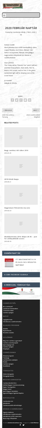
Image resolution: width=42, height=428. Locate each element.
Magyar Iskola (7, 389)
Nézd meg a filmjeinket (10, 418)
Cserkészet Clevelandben (10, 308)
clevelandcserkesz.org (15, 422)
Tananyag (6, 358)
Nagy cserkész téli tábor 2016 (16, 150)
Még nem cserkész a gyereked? (12, 341)
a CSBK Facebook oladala (16, 275)
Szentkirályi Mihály (19, 32)
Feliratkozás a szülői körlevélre (12, 321)
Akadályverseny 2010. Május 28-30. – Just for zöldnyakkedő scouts (20, 238)
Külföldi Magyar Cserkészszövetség (13, 385)
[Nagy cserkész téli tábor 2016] (21, 137)
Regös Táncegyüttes (9, 387)
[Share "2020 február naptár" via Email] (25, 100)
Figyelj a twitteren (8, 412)
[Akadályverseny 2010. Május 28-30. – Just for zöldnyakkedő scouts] (21, 224)
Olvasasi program (8, 356)
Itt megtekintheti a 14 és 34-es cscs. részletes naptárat (26, 262)
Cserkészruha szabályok (10, 360)
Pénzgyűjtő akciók (8, 376)
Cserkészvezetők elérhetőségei (12, 405)
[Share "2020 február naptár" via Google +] (21, 100)
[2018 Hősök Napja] (21, 166)
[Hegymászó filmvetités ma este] (21, 195)
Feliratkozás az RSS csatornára (12, 416)
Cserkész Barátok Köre (9, 383)
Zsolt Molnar (34, 422)
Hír (21, 35)
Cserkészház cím (8, 401)
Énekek (5, 362)
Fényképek (6, 349)
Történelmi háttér (8, 310)
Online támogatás (8, 374)
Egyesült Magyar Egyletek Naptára (13, 393)
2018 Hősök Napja (11, 179)
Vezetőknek (6, 366)
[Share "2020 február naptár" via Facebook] (12, 100)
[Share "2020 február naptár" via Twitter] (17, 100)
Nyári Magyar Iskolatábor (10, 391)
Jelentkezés (6, 403)
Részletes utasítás (8, 332)
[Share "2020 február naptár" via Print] (29, 100)
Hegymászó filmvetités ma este (17, 208)
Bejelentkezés (7, 330)
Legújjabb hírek (7, 319)
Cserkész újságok (8, 312)
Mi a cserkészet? (8, 306)
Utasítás (5, 328)
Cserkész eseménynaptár (10, 343)
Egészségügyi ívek (8, 345)
